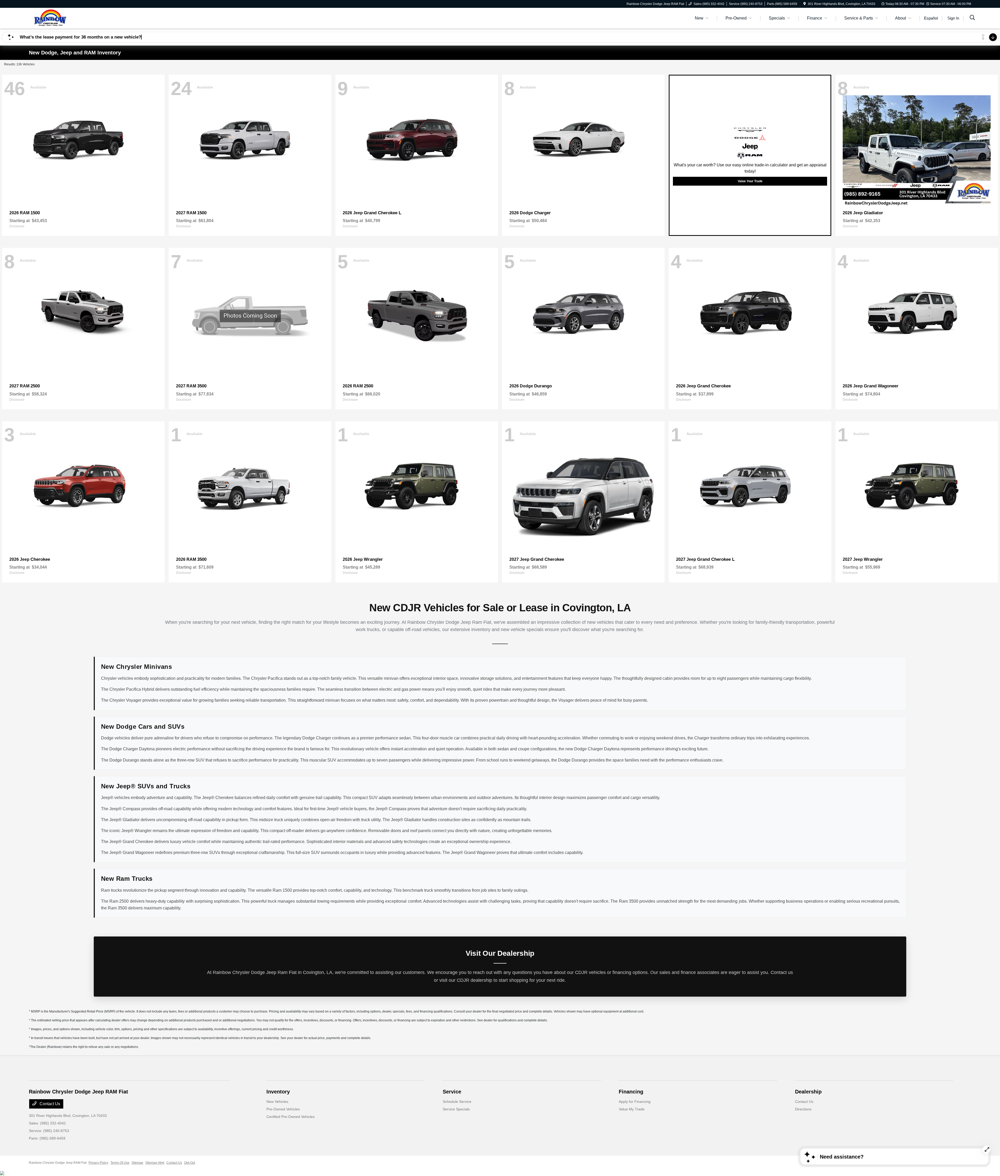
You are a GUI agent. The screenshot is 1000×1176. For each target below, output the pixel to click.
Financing (631, 1092)
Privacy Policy (98, 1163)
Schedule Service (457, 1101)
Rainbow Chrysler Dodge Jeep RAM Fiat (57, 1163)
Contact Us (49, 1104)
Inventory (278, 1092)
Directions (803, 1109)
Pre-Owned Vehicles (283, 1109)
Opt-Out (189, 1163)
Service (452, 1092)
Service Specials (456, 1109)
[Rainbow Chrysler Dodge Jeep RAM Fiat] (73, 18)
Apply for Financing (635, 1101)
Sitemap (137, 1163)
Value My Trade (632, 1109)
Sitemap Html (154, 1163)
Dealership (808, 1092)
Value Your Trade (750, 181)
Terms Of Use (119, 1163)
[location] (804, 4)
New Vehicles (277, 1101)
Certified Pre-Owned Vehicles (290, 1117)
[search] (972, 18)
